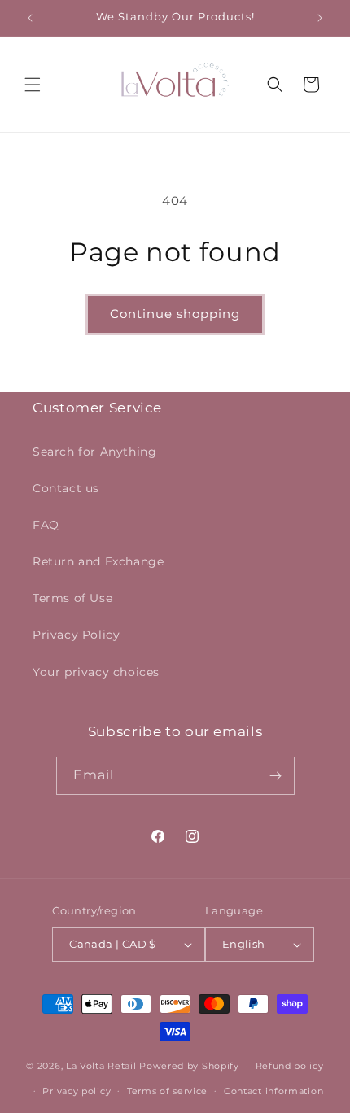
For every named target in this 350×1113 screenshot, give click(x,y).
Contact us (66, 488)
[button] (32, 85)
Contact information (273, 1091)
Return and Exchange (98, 561)
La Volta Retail (101, 1066)
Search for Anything (94, 451)
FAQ (46, 524)
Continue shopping (175, 313)
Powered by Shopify (189, 1066)
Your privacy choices (96, 672)
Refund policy (290, 1066)
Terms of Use (72, 598)
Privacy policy (76, 1091)
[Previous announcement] (30, 18)
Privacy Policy (76, 634)
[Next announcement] (320, 18)
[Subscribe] (276, 776)
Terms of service (167, 1091)
